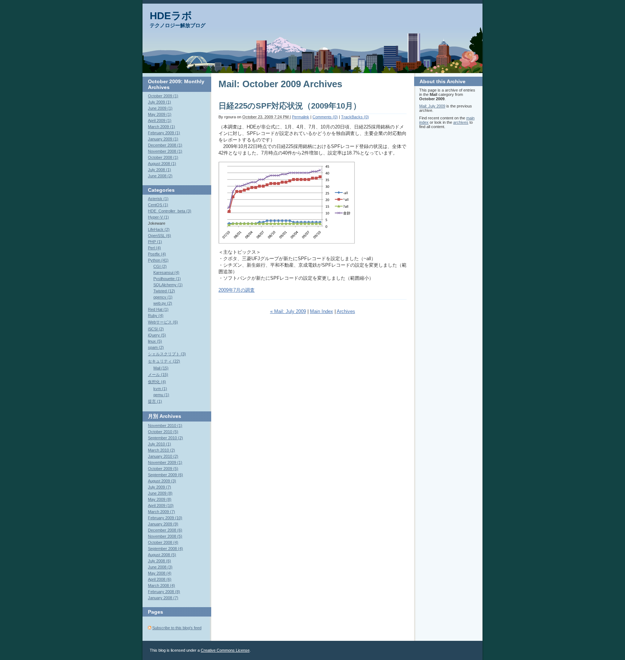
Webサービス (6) (163, 322)
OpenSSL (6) (159, 235)
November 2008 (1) (165, 151)
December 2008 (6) (165, 530)
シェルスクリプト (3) (167, 354)
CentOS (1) (158, 205)
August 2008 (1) (162, 163)
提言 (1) (155, 401)
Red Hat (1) (158, 309)
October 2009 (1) (163, 96)
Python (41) (158, 260)
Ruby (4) (155, 315)
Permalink (300, 117)
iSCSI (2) (156, 329)
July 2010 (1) (159, 444)
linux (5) (155, 341)
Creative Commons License (225, 650)
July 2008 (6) (159, 561)
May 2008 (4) (159, 573)
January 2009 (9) (163, 524)
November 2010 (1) (165, 425)
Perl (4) (154, 248)
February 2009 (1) (164, 133)
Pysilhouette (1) (167, 278)
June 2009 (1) (160, 108)
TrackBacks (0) (355, 117)
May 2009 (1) (159, 114)
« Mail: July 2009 (288, 311)
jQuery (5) (157, 335)
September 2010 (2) (165, 438)
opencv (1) (163, 297)
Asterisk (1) (158, 198)
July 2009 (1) (159, 102)
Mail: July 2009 (432, 106)
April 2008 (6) (159, 579)
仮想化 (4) (157, 382)
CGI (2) (160, 266)
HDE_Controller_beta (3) (169, 211)
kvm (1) (160, 388)
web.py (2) (162, 303)
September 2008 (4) (165, 548)
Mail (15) (161, 368)
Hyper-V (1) (158, 217)
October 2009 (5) (163, 468)
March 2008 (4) (161, 585)
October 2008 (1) (163, 157)
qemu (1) (161, 395)
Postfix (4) (157, 254)
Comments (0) (325, 117)
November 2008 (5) (165, 536)
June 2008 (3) (160, 567)
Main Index (321, 311)
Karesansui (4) (166, 272)
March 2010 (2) (161, 450)
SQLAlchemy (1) (168, 285)
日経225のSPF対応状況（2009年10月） (289, 105)
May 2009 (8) (159, 499)
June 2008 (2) (160, 176)
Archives (346, 311)
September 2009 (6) (165, 475)
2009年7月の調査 (236, 290)
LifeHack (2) (159, 229)
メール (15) (158, 374)
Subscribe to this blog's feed (176, 628)
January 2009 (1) (163, 139)
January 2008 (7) (163, 598)
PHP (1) (155, 242)
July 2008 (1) (159, 170)
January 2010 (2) (163, 456)
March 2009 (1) (161, 126)
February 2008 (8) (164, 591)
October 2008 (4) (163, 542)
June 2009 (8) (160, 493)
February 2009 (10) (165, 518)
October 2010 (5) (163, 432)
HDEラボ (171, 15)
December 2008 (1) (165, 145)
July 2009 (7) (159, 487)
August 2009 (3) (162, 481)
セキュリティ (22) (164, 361)
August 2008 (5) (162, 555)
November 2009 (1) (165, 462)
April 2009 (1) (159, 120)
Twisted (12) (164, 291)
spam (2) (156, 347)
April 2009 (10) (161, 505)
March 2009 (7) (161, 511)
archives (460, 122)
